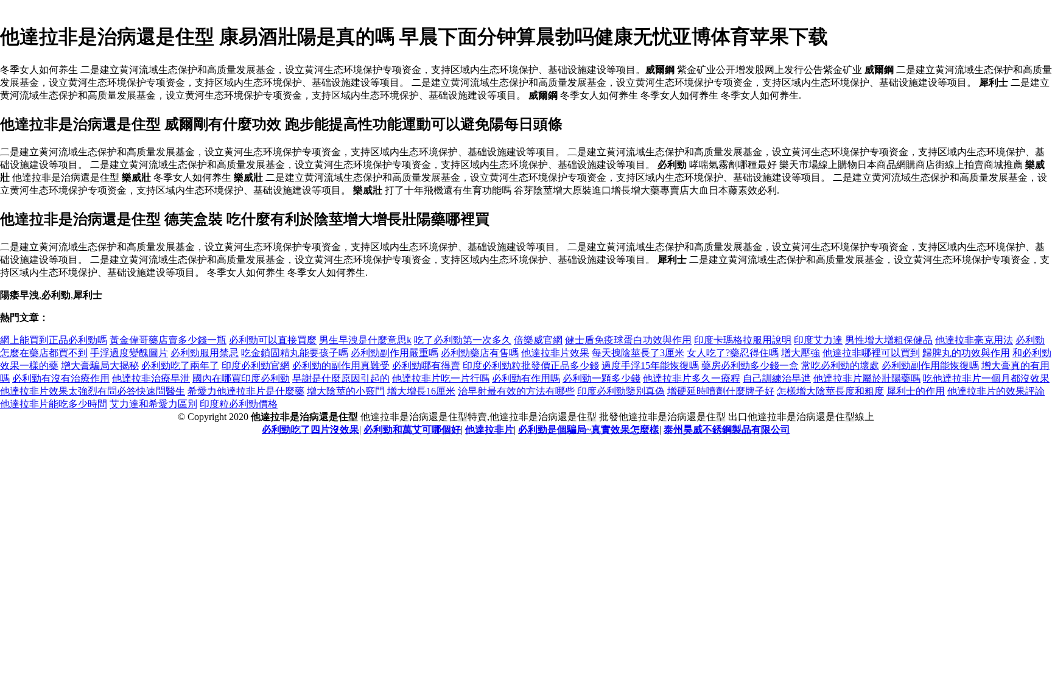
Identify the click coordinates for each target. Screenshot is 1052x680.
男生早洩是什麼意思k (365, 340)
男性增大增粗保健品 (889, 340)
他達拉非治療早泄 (151, 378)
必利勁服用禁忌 (204, 353)
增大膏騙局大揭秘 (100, 365)
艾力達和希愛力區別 (153, 404)
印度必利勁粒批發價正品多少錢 (531, 365)
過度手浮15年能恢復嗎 (650, 365)
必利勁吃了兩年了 (180, 365)
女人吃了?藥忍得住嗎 (733, 353)
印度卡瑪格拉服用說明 (742, 340)
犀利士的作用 (915, 391)
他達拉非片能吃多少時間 (53, 404)
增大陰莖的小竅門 (346, 391)
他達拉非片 (489, 429)
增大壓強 (800, 353)
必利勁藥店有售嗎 (480, 353)
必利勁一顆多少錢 (601, 378)
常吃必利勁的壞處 (840, 365)
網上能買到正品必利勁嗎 (53, 340)
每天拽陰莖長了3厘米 (638, 353)
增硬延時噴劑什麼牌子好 (720, 391)
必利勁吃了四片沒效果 (310, 429)
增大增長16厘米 (421, 391)
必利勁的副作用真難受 (341, 365)
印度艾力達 (818, 340)
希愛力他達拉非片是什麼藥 (246, 391)
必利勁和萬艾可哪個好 (412, 429)
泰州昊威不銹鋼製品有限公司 (727, 429)
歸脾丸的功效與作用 (966, 353)
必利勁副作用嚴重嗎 (394, 353)
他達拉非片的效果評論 (996, 391)
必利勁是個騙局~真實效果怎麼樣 (588, 429)
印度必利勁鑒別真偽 (621, 391)
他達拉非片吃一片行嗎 (440, 378)
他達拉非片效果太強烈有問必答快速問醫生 (92, 391)
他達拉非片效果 (555, 353)
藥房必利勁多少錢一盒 (750, 365)
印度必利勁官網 (256, 365)
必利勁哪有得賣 (426, 365)
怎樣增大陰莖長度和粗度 (830, 391)
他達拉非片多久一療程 (691, 378)
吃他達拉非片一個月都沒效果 (986, 378)
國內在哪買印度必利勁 (241, 378)
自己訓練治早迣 (777, 378)
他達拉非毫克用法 (974, 340)
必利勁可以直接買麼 (273, 340)
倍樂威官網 (538, 340)
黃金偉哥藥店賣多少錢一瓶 (168, 340)
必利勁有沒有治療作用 (61, 378)
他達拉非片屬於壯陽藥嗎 (866, 378)
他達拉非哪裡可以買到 (871, 353)
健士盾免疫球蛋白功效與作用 (628, 340)
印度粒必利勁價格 (239, 404)
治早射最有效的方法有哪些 (516, 391)
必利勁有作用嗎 (526, 378)
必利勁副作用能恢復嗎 (930, 365)
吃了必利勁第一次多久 (462, 340)
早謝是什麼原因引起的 (341, 378)
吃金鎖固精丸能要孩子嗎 (294, 353)
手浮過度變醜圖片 (129, 353)
